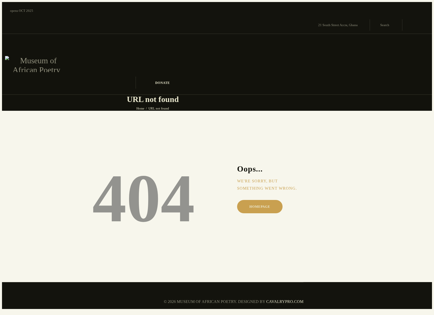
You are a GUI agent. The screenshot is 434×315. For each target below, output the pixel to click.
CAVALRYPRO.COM (284, 301)
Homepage (259, 206)
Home (140, 108)
